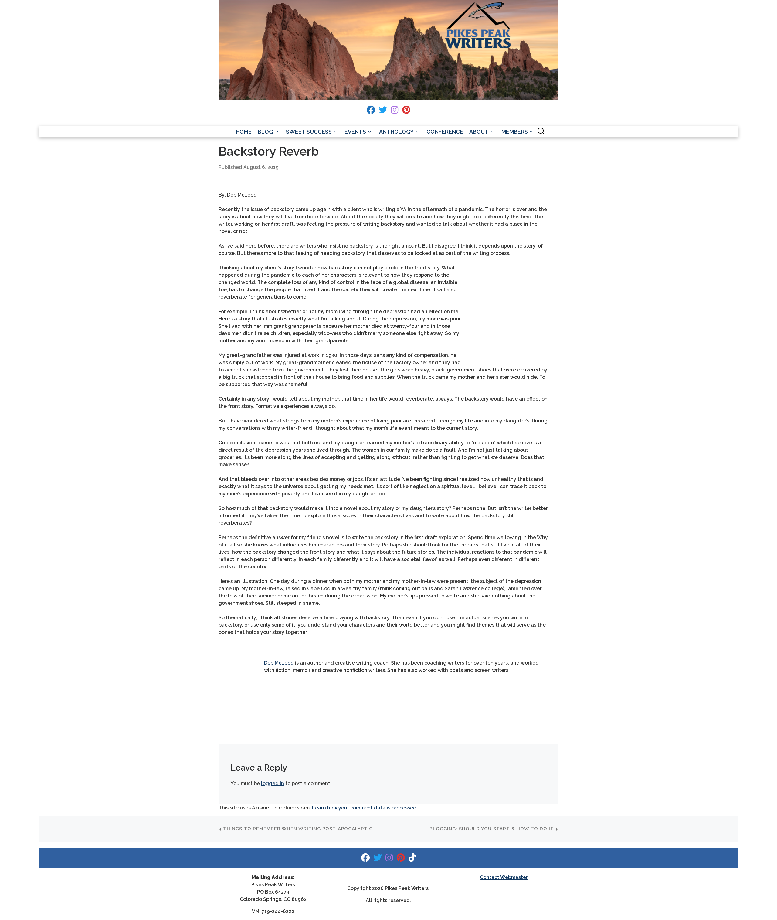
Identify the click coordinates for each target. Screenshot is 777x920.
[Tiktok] (412, 859)
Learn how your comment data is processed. (365, 808)
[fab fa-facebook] (371, 111)
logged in (272, 783)
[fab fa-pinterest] (406, 111)
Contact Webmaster (504, 877)
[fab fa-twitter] (383, 111)
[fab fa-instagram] (395, 111)
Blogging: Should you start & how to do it (491, 829)
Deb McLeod (279, 663)
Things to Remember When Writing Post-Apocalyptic (298, 829)
